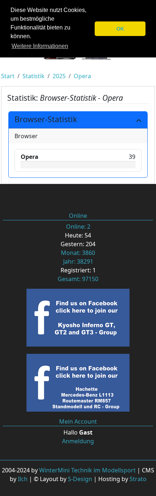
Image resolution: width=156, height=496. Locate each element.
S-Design (80, 479)
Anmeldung (78, 441)
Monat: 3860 (78, 253)
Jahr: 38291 (78, 261)
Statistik (33, 76)
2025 (59, 76)
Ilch (23, 479)
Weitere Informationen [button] (40, 46)
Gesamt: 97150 (78, 279)
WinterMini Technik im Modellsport (87, 470)
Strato (138, 479)
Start (8, 76)
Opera (82, 76)
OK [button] (120, 29)
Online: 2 (78, 227)
